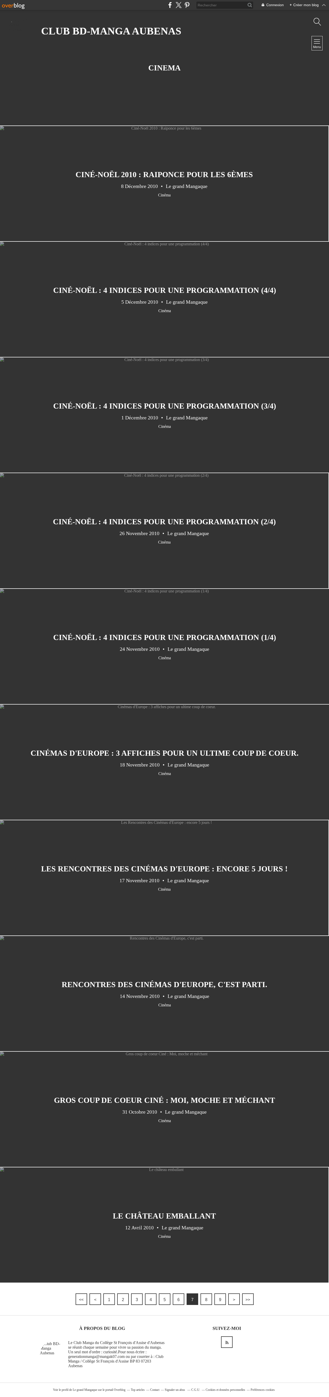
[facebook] (170, 5)
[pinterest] (187, 5)
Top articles (138, 1390)
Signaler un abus (175, 1390)
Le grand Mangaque (85, 1390)
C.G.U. (195, 1390)
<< (81, 1299)
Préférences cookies (263, 1390)
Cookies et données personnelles (225, 1390)
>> (247, 1299)
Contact (154, 1390)
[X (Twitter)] (178, 5)
